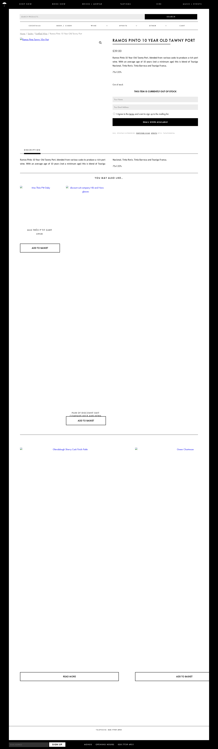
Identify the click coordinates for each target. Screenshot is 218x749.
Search (171, 16)
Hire (159, 4)
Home (22, 33)
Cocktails (35, 26)
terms (131, 114)
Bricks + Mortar (92, 4)
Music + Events (192, 4)
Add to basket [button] (40, 248)
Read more (69, 676)
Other (152, 26)
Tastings (125, 4)
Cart (182, 26)
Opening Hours (105, 744)
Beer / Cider (64, 26)
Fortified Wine (41, 33)
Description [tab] (32, 150)
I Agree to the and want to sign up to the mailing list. (142, 114)
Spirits (123, 26)
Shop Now (25, 4)
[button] (100, 42)
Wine (94, 26)
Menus (88, 744)
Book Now (59, 4)
